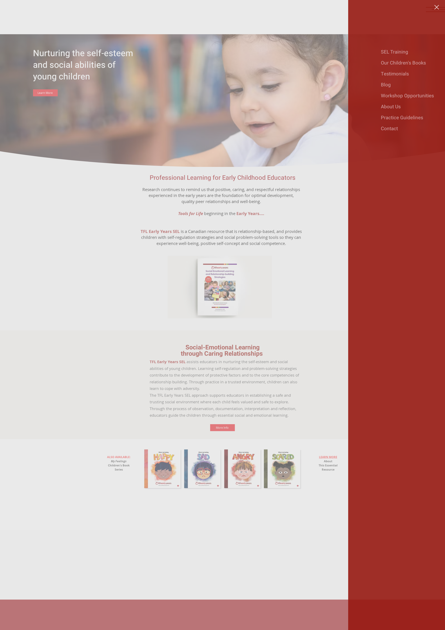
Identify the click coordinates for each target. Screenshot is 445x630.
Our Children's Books (393, 63)
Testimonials (393, 74)
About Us (391, 106)
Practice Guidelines (393, 117)
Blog (386, 84)
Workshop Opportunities (393, 95)
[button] (436, 7)
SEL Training (393, 52)
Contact (389, 128)
